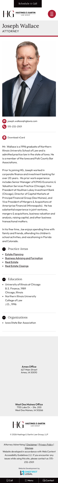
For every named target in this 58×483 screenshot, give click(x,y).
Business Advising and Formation (24, 258)
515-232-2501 (12, 127)
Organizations (18, 317)
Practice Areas (18, 249)
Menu (51, 15)
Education (15, 279)
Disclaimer (31, 444)
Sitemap (29, 448)
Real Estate (11, 262)
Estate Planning (14, 254)
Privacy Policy (46, 444)
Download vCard (16, 137)
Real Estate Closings (17, 266)
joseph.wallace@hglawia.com (22, 121)
